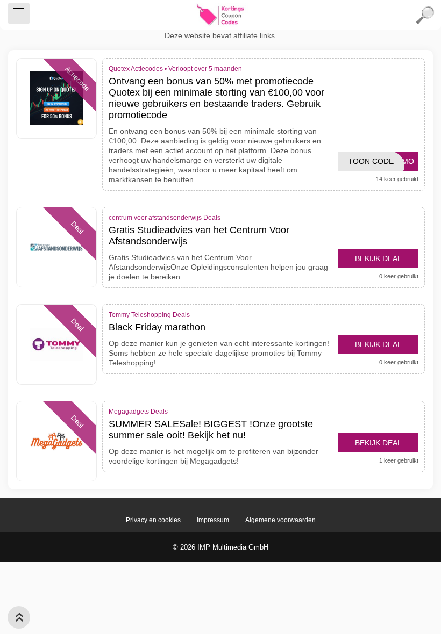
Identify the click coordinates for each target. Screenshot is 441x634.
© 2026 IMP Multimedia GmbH (220, 547)
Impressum (213, 520)
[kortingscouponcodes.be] (220, 15)
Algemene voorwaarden (280, 520)
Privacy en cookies (153, 520)
